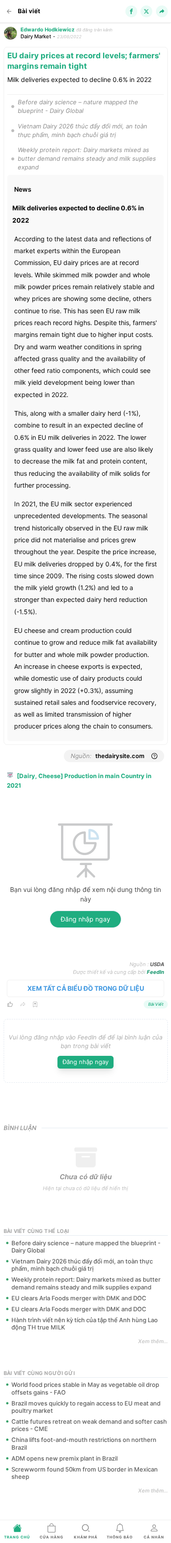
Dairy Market (36, 36)
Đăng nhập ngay (85, 919)
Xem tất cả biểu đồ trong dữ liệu (85, 988)
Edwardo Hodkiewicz (47, 29)
